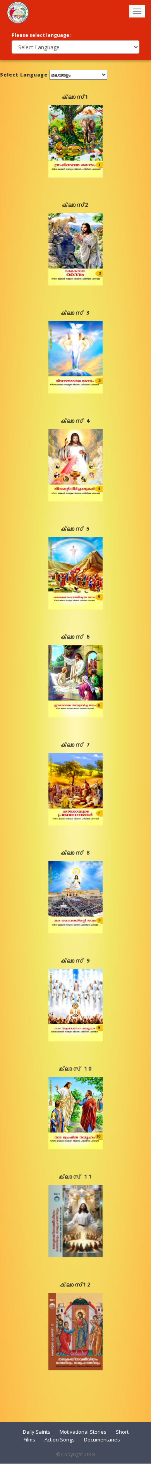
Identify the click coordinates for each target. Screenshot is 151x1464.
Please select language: (41, 35)
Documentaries (102, 1439)
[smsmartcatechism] (18, 12)
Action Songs (60, 1439)
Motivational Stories (83, 1431)
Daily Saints (36, 1431)
